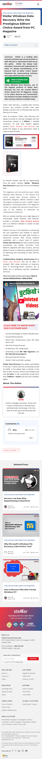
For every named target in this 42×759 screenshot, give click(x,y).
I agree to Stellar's (14, 662)
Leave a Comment (10, 450)
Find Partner (26, 692)
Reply (31, 438)
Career (4, 679)
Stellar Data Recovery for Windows (18, 13)
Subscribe (33, 658)
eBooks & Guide (7, 692)
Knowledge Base (7, 689)
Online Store (26, 676)
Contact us (5, 676)
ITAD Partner (26, 695)
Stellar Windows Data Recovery (22, 126)
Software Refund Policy (9, 710)
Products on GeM (28, 679)
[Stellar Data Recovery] (7, 3)
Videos (4, 695)
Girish (8, 37)
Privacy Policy (6, 707)
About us (4, 673)
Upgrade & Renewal (28, 673)
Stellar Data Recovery (11, 262)
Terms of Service (7, 704)
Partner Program (27, 689)
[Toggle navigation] (38, 4)
